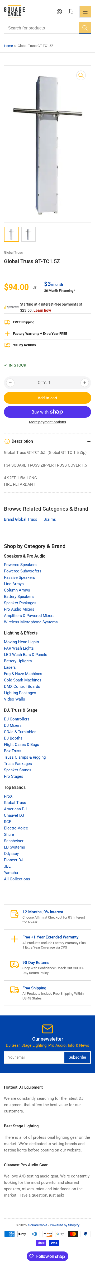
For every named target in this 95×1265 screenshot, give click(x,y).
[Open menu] (85, 12)
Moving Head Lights (21, 642)
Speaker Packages (20, 603)
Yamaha (11, 872)
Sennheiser (13, 840)
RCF (7, 821)
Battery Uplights (18, 661)
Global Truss (13, 252)
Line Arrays (14, 583)
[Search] (85, 27)
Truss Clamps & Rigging (25, 757)
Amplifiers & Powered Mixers (29, 615)
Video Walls (14, 699)
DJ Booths (13, 738)
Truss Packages (18, 763)
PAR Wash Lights (19, 648)
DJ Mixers (13, 725)
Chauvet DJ (14, 815)
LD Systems (14, 847)
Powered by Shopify (64, 1225)
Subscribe (77, 1057)
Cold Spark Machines (22, 680)
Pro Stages (13, 776)
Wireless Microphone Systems (31, 622)
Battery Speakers (19, 596)
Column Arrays (17, 590)
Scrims (50, 519)
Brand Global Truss (20, 519)
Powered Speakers (20, 564)
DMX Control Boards (22, 686)
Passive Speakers (19, 577)
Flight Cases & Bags (21, 744)
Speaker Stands (17, 770)
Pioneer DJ (13, 860)
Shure (9, 834)
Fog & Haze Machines (23, 673)
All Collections (17, 879)
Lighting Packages (20, 692)
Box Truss (12, 751)
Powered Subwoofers (22, 571)
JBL (7, 866)
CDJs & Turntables (20, 731)
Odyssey (11, 853)
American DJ (15, 809)
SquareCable (37, 1225)
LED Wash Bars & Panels (25, 654)
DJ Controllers (17, 719)
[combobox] (47, 28)
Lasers (10, 667)
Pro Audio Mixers (19, 609)
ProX (8, 796)
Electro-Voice (16, 828)
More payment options (47, 422)
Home (8, 46)
